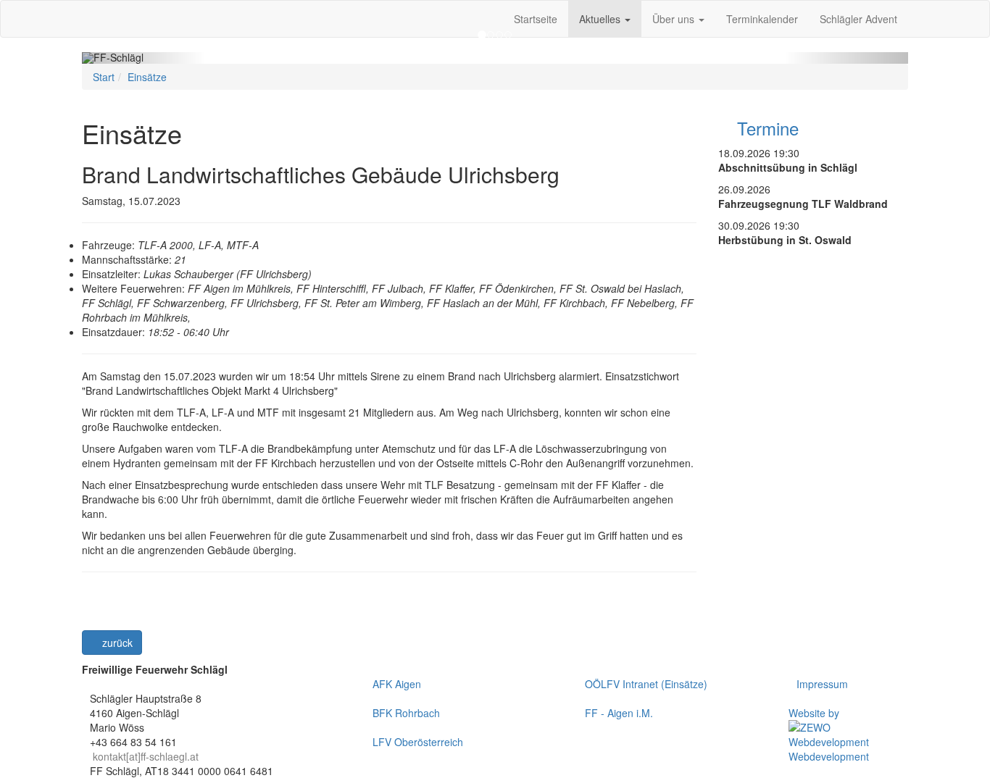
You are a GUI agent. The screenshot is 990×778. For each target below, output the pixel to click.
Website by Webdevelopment (829, 735)
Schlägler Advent (858, 19)
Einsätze (147, 77)
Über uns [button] (674, 19)
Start (104, 77)
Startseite (535, 19)
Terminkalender (762, 19)
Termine (765, 128)
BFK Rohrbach (406, 713)
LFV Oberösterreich (418, 742)
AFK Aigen (397, 684)
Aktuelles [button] (601, 19)
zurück (116, 642)
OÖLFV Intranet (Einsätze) (646, 684)
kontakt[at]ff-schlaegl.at (146, 756)
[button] (144, 58)
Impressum (822, 684)
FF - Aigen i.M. (619, 713)
